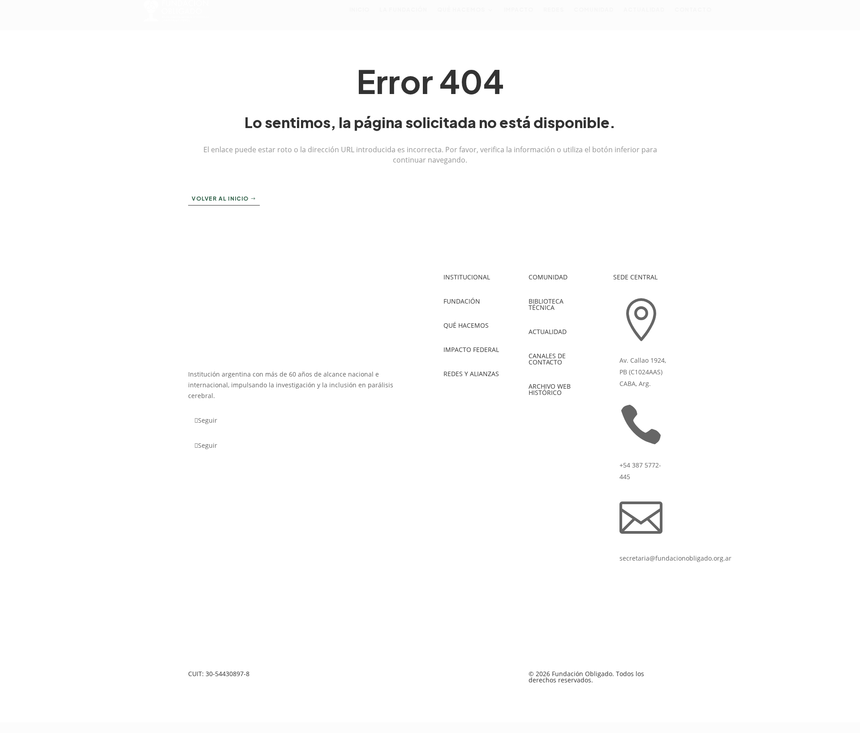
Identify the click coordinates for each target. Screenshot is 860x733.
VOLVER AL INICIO (220, 198)
